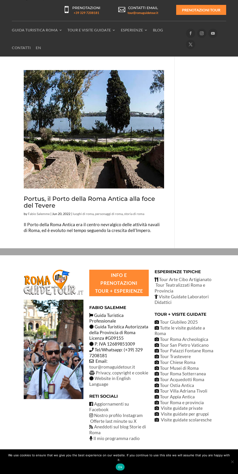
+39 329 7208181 (86, 13)
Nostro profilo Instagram (118, 415)
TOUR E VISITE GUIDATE (89, 30)
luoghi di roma (83, 214)
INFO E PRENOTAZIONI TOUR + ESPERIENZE (119, 283)
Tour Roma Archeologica (183, 339)
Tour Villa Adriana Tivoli (183, 390)
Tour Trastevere (175, 356)
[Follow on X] (190, 44)
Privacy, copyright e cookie (122, 372)
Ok (120, 467)
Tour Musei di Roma (179, 368)
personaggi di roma (109, 214)
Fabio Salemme (39, 214)
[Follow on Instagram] (201, 33)
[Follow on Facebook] (190, 33)
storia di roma (134, 214)
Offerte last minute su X (113, 421)
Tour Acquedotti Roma (182, 379)
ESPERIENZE (132, 30)
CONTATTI (21, 47)
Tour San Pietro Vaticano (184, 345)
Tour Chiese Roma (177, 362)
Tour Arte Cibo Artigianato (185, 279)
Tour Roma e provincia (182, 402)
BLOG (158, 30)
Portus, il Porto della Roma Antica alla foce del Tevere (89, 202)
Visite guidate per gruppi (185, 414)
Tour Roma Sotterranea (183, 373)
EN (38, 47)
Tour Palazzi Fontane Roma (186, 350)
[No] (232, 461)
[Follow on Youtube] (213, 33)
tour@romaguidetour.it (143, 13)
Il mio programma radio (116, 438)
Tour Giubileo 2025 (178, 322)
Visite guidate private (182, 408)
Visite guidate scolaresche (186, 419)
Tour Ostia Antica (177, 385)
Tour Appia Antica (177, 396)
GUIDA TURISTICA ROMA (35, 30)
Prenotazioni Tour (201, 10)
